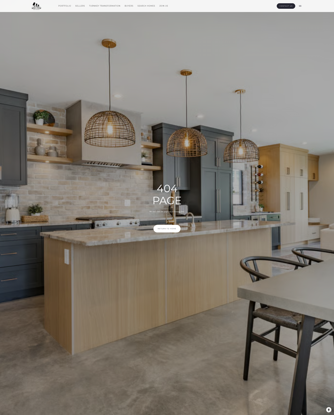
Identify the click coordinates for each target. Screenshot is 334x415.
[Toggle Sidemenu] (300, 6)
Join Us (163, 6)
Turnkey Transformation (104, 6)
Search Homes (146, 6)
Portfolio (64, 6)
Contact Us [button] (286, 6)
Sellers (80, 6)
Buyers (129, 6)
